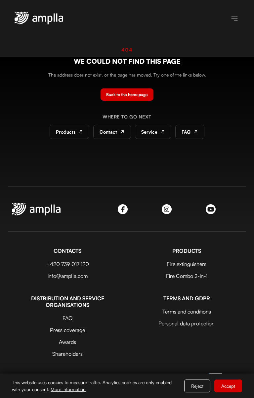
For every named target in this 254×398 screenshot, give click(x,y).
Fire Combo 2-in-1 (186, 276)
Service (149, 132)
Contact (108, 132)
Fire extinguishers (186, 264)
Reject (197, 386)
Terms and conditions (186, 311)
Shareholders (67, 353)
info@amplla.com (68, 276)
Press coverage (67, 330)
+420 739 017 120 (67, 264)
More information (68, 389)
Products (65, 132)
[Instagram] (167, 209)
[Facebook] (123, 209)
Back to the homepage (127, 94)
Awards (67, 342)
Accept (228, 386)
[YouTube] (211, 209)
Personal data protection (186, 323)
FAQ (186, 132)
